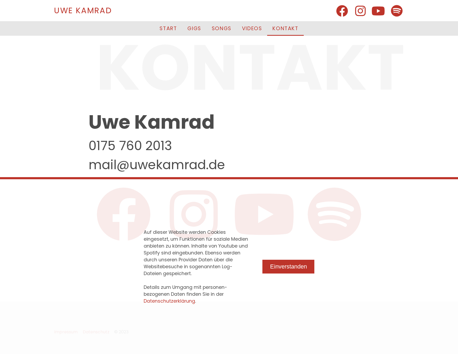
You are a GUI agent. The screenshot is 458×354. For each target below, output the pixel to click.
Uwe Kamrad (83, 10)
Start (168, 28)
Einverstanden (288, 266)
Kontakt (285, 28)
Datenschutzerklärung (169, 301)
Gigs (194, 28)
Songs (221, 28)
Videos (252, 28)
